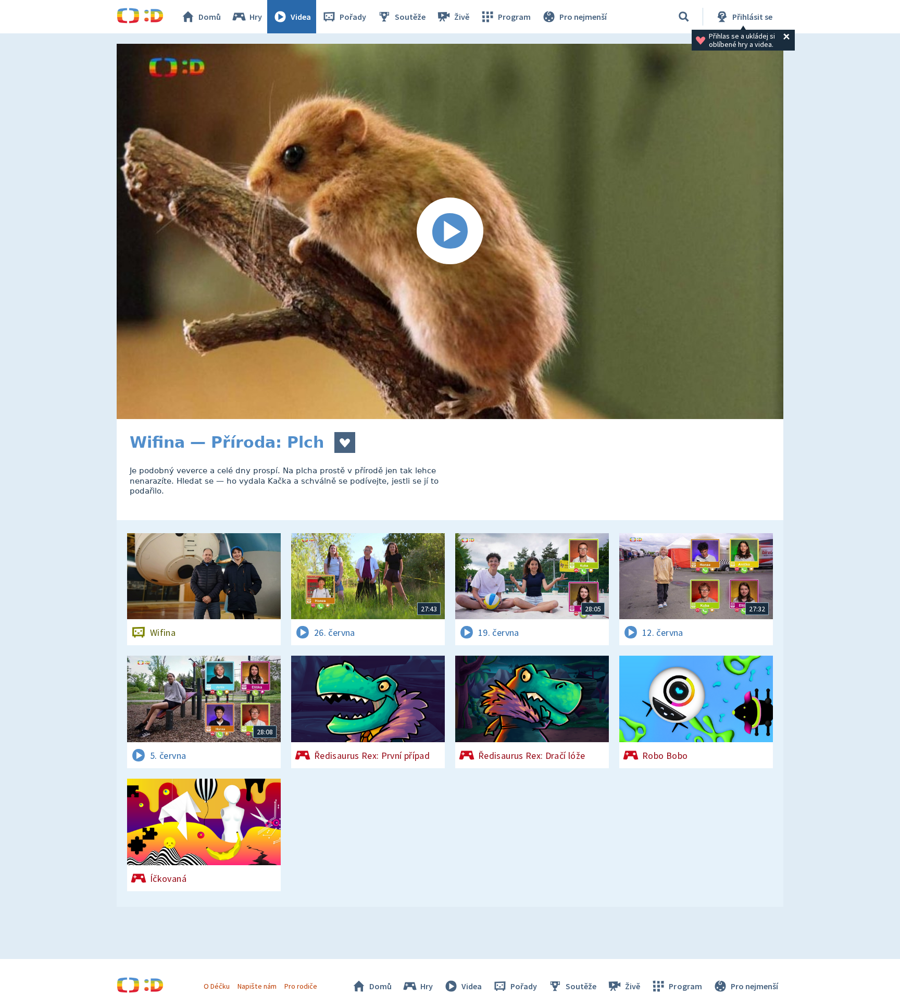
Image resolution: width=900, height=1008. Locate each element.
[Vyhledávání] (684, 16)
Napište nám (257, 986)
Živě (461, 16)
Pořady (353, 16)
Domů (209, 16)
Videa (301, 16)
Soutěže (410, 16)
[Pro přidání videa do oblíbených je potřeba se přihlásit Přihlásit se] (344, 442)
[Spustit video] (450, 231)
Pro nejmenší (583, 16)
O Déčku (217, 986)
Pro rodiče (300, 986)
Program (514, 16)
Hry (255, 16)
